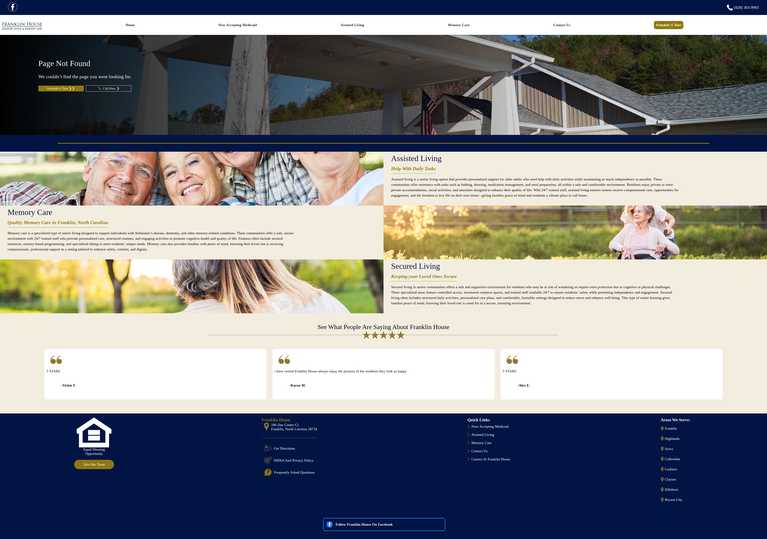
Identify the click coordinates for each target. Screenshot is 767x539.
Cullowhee (672, 459)
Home (130, 25)
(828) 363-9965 (746, 7)
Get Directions (284, 448)
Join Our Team (94, 464)
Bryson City (673, 500)
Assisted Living (352, 25)
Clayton (670, 479)
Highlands (672, 439)
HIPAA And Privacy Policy (293, 460)
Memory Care (459, 25)
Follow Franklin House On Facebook (364, 524)
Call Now (109, 88)
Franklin (671, 428)
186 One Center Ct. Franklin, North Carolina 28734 (294, 427)
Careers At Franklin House (490, 459)
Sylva (669, 449)
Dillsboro (671, 490)
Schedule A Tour (668, 25)
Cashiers (671, 469)
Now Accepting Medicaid (237, 25)
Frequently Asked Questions (294, 472)
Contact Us (561, 25)
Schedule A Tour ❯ (59, 88)
